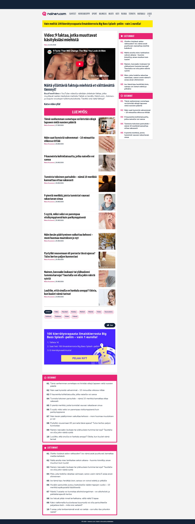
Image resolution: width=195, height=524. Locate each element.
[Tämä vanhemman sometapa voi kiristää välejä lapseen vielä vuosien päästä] (107, 125)
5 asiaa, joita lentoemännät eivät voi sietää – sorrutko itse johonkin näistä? (80, 510)
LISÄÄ (149, 13)
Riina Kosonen (49, 125)
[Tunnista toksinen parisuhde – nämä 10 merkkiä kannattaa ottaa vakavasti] (107, 183)
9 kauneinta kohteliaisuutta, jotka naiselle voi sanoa (69, 158)
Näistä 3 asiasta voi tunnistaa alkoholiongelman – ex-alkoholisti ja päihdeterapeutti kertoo (80, 493)
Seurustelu (109, 312)
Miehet (82, 312)
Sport (94, 13)
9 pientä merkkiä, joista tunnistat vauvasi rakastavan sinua (67, 197)
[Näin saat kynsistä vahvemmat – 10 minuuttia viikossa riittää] (107, 144)
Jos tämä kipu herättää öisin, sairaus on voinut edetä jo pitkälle (78, 480)
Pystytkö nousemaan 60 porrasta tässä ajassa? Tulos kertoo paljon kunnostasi (69, 255)
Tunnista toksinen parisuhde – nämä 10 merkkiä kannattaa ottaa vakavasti (70, 178)
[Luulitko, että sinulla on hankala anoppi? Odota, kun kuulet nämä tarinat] (107, 297)
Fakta (56, 312)
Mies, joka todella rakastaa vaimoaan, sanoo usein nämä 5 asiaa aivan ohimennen (81, 475)
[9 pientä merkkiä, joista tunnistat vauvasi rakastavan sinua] (107, 202)
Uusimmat (51, 377)
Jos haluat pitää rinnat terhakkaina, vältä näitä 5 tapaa (74, 498)
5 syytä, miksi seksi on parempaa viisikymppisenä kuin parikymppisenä (65, 215)
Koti (117, 13)
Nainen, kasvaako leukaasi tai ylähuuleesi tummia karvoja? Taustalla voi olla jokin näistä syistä (69, 275)
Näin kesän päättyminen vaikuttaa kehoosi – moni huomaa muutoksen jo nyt (68, 236)
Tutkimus (58, 316)
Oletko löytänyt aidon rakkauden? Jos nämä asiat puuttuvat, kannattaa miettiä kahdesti (81, 454)
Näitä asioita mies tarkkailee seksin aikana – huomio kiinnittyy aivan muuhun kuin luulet (80, 461)
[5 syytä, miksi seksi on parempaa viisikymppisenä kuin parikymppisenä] (107, 220)
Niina (46, 45)
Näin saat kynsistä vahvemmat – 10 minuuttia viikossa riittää (69, 139)
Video (99, 312)
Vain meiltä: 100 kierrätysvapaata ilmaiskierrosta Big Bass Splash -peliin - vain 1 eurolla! (92, 23)
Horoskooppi (84, 13)
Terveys (132, 13)
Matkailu (141, 13)
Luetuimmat (52, 447)
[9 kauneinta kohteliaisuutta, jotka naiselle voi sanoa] (107, 163)
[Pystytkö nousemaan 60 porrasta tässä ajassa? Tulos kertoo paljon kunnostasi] (107, 260)
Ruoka (124, 13)
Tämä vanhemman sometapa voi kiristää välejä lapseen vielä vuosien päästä (70, 120)
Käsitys (73, 312)
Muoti (111, 13)
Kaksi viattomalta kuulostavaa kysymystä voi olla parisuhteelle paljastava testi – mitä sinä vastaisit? (78, 503)
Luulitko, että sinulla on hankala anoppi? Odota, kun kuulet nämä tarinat (70, 292)
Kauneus (103, 13)
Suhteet (72, 13)
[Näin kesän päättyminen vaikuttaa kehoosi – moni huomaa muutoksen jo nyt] (107, 241)
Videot (75, 316)
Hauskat (65, 312)
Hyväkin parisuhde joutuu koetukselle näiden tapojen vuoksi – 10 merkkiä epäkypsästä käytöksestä (80, 486)
